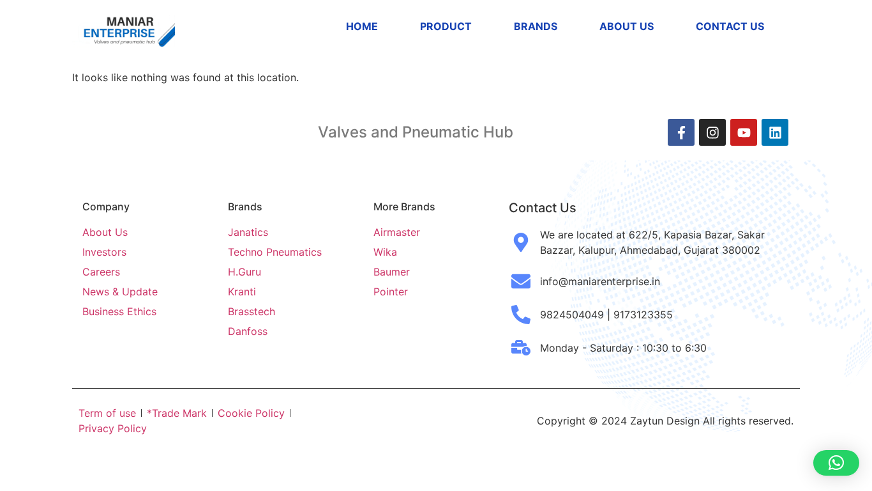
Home (362, 26)
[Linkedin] (775, 132)
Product (446, 26)
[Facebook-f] (681, 132)
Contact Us (730, 26)
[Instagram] (712, 132)
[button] (836, 463)
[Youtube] (743, 132)
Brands (535, 26)
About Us (626, 26)
